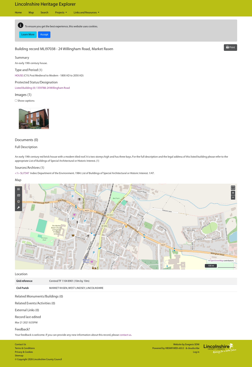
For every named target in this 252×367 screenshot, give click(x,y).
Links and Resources (85, 12)
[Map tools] (18, 208)
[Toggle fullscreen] (233, 188)
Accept (44, 34)
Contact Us (20, 344)
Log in (196, 352)
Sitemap (19, 355)
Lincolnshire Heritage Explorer (45, 4)
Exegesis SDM (192, 344)
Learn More (27, 34)
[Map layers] (18, 189)
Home (18, 12)
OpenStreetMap (216, 261)
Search (44, 12)
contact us (125, 335)
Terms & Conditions (25, 348)
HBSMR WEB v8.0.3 (175, 348)
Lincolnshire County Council (47, 359)
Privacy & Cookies (24, 352)
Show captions (25, 101)
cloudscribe (193, 348)
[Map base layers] (18, 196)
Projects (60, 12)
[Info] (18, 202)
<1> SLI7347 (22, 173)
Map (31, 12)
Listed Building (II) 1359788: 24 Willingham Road (42, 88)
